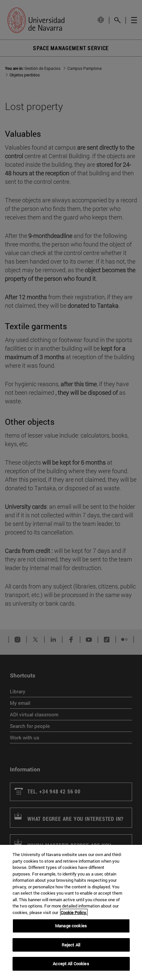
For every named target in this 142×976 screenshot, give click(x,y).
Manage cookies (71, 926)
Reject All (71, 945)
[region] (71, 910)
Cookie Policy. (74, 912)
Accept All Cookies (71, 963)
